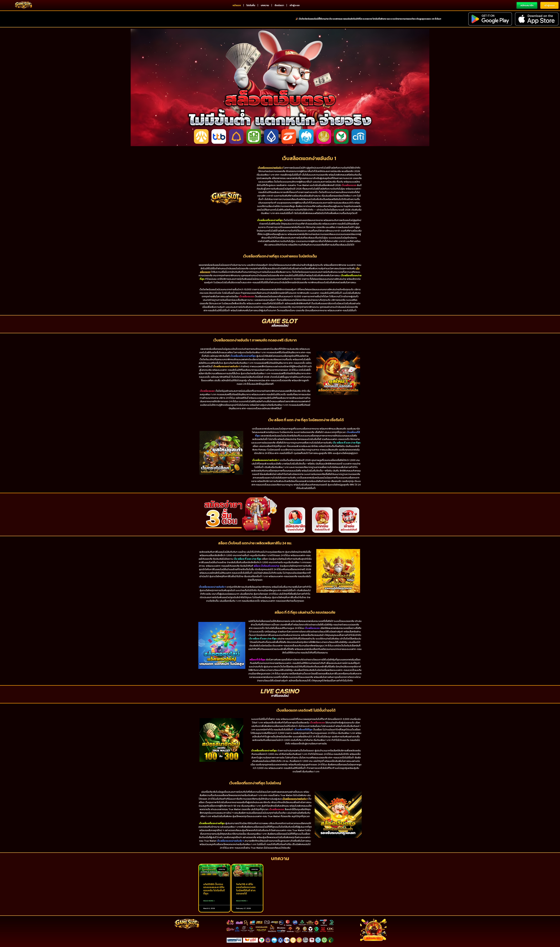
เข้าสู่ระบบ (295, 5)
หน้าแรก (237, 5)
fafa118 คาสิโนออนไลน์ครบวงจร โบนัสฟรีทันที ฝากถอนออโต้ (246, 889)
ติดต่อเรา (279, 5)
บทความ (265, 5)
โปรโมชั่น (250, 5)
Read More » (209, 900)
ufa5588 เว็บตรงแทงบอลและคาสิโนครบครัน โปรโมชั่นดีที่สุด (214, 889)
